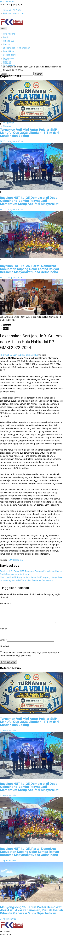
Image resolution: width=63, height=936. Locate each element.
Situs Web (5, 646)
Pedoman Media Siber (13, 13)
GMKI (11, 560)
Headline (18, 560)
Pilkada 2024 (9, 40)
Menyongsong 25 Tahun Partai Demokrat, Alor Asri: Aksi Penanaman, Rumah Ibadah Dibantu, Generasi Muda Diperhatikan (31, 910)
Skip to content (7, 1)
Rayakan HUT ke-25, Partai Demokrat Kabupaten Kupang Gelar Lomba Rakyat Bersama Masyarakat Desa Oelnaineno (29, 269)
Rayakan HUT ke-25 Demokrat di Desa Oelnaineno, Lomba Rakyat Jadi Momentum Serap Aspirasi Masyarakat (29, 201)
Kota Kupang (9, 33)
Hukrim (6, 44)
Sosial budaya (10, 54)
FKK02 (3, 141)
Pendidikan (8, 51)
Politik (6, 37)
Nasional (7, 126)
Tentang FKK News (12, 10)
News (5, 328)
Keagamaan (8, 58)
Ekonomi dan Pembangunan (16, 47)
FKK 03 (3, 355)
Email (3, 640)
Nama (3, 628)
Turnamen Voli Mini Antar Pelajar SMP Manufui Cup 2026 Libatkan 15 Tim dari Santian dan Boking (29, 133)
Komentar (5, 603)
